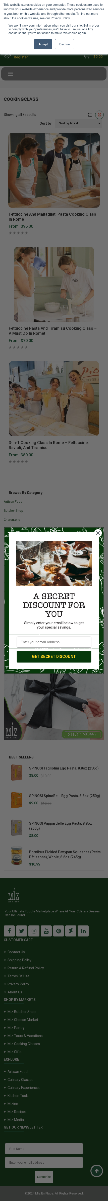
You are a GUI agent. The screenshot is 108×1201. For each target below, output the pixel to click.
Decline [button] (64, 44)
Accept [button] (43, 44)
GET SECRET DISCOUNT (54, 656)
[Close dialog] (98, 533)
